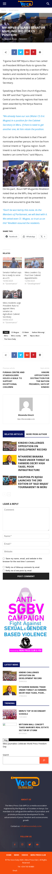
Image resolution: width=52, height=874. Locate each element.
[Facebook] (15, 844)
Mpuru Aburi (35, 336)
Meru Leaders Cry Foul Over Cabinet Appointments (33, 275)
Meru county (16, 336)
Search (6, 754)
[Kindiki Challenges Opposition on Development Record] (10, 446)
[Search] (44, 760)
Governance (13, 10)
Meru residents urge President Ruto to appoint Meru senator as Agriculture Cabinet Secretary (12, 309)
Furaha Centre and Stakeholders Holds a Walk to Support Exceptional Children (14, 379)
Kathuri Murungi (38, 332)
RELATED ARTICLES (13, 434)
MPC (25, 336)
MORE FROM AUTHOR (36, 434)
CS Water (25, 332)
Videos (25, 855)
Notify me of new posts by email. (19, 571)
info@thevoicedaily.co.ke (30, 826)
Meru (6, 336)
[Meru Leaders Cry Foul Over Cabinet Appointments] (34, 262)
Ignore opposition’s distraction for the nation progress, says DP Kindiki (39, 379)
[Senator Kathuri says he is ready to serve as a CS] (12, 262)
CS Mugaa (15, 332)
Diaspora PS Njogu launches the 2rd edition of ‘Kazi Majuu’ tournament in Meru (33, 482)
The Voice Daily (10, 339)
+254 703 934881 (27, 866)
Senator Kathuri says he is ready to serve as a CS (12, 275)
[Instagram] (22, 844)
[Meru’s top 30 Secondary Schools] (10, 714)
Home (3, 10)
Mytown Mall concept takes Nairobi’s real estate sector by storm (34, 727)
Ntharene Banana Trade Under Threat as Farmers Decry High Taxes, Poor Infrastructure (33, 463)
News (6, 450)
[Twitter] (30, 844)
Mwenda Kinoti (10, 39)
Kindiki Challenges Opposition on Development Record (32, 446)
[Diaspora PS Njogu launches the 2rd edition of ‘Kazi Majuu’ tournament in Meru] (10, 480)
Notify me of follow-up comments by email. (23, 567)
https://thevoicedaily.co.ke (26, 419)
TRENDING (9, 703)
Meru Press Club (38, 855)
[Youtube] (37, 844)
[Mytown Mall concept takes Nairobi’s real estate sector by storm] (10, 728)
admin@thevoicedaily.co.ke (28, 870)
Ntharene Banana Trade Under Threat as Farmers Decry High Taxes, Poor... (32, 690)
